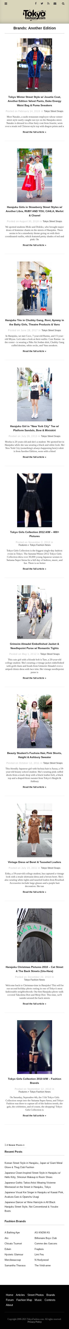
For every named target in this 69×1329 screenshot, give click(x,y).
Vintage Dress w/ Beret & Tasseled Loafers (34, 862)
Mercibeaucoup (13, 1259)
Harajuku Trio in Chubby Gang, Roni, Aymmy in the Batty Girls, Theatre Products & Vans (34, 322)
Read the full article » (34, 132)
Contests (50, 1299)
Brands (50, 1294)
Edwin (8, 1249)
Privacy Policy (35, 1322)
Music (38, 1299)
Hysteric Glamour (14, 1254)
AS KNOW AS (42, 1232)
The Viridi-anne (43, 1265)
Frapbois (39, 1249)
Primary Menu (12, 1291)
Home (9, 1294)
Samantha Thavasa (15, 1265)
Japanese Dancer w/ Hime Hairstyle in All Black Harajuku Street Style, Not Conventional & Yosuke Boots (31, 1206)
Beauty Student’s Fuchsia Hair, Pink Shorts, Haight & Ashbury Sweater (34, 755)
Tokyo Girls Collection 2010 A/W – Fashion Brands (34, 1080)
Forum (10, 1299)
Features (23, 545)
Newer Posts (16, 1145)
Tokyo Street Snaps (53, 111)
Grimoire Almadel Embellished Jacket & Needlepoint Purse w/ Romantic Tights (34, 645)
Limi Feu (39, 1254)
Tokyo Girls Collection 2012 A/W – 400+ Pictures (34, 534)
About (9, 1304)
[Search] (63, 3)
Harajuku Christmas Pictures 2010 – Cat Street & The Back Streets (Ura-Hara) (34, 969)
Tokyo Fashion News (40, 545)
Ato (6, 1238)
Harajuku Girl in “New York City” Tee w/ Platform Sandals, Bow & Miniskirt (34, 428)
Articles (20, 1294)
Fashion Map (24, 1299)
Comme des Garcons (46, 1243)
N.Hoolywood (42, 1259)
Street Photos (35, 1294)
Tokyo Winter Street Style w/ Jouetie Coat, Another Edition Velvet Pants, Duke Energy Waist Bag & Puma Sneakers (34, 101)
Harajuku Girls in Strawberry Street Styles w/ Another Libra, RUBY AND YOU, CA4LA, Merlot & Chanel (34, 211)
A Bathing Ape (12, 1232)
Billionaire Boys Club (46, 1238)
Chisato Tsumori (13, 1243)
